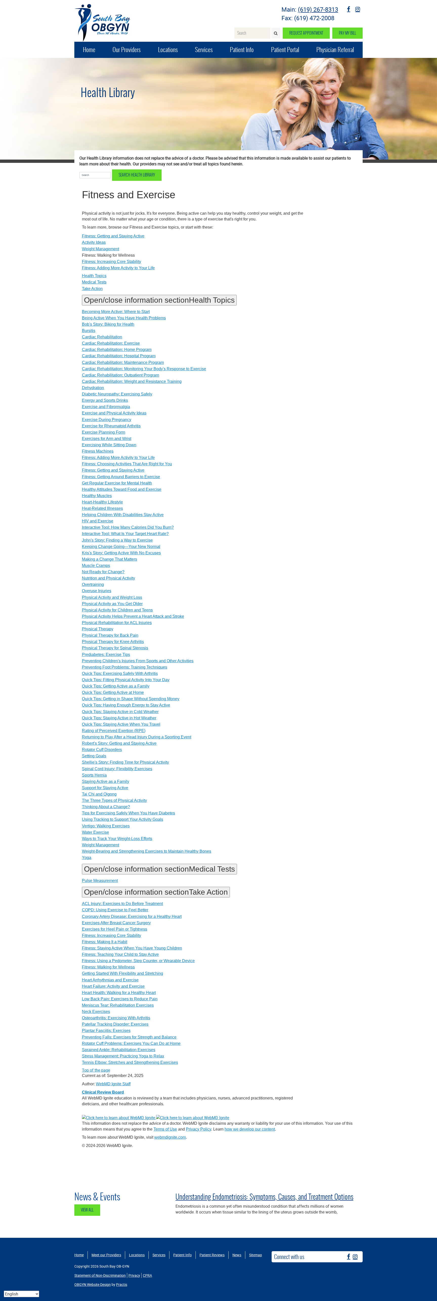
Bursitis (88, 330)
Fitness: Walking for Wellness (108, 967)
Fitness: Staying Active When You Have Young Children (132, 948)
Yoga (86, 857)
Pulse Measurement (100, 880)
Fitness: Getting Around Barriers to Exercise (121, 477)
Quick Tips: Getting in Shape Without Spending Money (130, 699)
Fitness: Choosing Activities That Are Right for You (127, 464)
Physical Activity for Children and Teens (117, 610)
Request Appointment (306, 33)
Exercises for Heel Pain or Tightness (114, 929)
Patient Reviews (212, 1254)
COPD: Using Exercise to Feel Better (115, 910)
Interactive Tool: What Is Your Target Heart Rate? (125, 534)
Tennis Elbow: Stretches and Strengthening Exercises (130, 1062)
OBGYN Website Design (92, 1284)
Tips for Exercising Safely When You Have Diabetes (128, 813)
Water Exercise (95, 832)
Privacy (134, 1275)
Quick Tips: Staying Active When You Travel (121, 724)
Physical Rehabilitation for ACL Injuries (117, 623)
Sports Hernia (94, 775)
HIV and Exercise (97, 521)
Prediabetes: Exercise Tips (106, 654)
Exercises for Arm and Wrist (106, 438)
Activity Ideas (94, 242)
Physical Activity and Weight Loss (112, 597)
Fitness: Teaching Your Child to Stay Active (120, 954)
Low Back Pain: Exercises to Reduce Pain (120, 999)
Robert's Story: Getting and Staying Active (119, 743)
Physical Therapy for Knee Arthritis (113, 642)
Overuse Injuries (96, 591)
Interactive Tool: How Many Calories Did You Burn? (128, 527)
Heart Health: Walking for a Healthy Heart (119, 992)
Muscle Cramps (96, 565)
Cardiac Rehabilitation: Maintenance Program (123, 362)
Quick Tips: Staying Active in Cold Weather (120, 712)
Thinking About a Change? (106, 807)
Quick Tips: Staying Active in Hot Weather (119, 718)
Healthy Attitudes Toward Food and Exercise (121, 489)
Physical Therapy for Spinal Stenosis (115, 648)
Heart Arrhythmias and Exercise (110, 980)
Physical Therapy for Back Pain (110, 635)
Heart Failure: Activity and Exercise (113, 986)
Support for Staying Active (105, 788)
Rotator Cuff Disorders (102, 749)
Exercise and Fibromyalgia (106, 407)
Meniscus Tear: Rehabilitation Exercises (118, 1005)
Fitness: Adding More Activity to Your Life (118, 268)
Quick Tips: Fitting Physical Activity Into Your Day (125, 680)
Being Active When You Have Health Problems (124, 318)
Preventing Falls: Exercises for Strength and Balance (129, 1037)
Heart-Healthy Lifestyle (102, 502)
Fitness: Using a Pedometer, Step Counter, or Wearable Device (138, 961)
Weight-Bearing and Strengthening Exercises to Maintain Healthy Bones (146, 851)
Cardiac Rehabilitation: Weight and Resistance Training (132, 381)
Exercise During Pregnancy (106, 419)
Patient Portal (285, 49)
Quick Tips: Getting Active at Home (113, 692)
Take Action (92, 288)
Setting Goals (94, 756)
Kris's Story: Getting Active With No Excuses (121, 553)
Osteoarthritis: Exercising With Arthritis (116, 1018)
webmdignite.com (170, 1137)
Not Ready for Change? (103, 572)
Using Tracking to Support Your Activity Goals (122, 819)
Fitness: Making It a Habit (104, 942)
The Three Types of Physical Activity (114, 800)
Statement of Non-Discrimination (100, 1275)
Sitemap (255, 1254)
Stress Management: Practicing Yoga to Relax (123, 1056)
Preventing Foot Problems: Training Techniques (124, 667)
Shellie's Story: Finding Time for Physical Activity (125, 762)
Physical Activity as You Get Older (112, 604)
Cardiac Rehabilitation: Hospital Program (119, 356)
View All (87, 1210)
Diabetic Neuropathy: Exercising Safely (117, 394)
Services (204, 49)
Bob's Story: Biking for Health (108, 324)
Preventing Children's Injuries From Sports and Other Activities (137, 661)
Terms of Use (165, 1129)
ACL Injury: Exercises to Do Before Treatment (122, 903)
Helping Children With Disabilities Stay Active (123, 515)
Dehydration (93, 388)
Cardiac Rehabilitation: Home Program (116, 349)
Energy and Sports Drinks (105, 400)
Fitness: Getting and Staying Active (113, 236)
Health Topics (94, 276)
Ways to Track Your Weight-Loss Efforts (117, 838)
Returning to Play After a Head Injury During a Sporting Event (136, 737)
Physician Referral (335, 49)
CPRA (147, 1275)
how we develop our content (250, 1129)
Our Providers (127, 49)
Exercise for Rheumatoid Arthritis (111, 426)
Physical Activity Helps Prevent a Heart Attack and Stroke (133, 616)
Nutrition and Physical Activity (108, 578)
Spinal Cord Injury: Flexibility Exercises (117, 769)
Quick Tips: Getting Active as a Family (115, 686)
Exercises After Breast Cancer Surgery (116, 923)
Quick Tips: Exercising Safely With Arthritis (120, 673)
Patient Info (242, 49)
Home (89, 49)
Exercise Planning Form (103, 432)
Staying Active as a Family (105, 781)
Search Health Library (137, 175)
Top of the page (96, 1070)
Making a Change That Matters (109, 559)
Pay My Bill (347, 33)
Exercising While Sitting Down (109, 445)
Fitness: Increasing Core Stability (111, 261)
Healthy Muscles (97, 496)
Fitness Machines (98, 451)
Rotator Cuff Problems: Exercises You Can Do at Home (131, 1043)
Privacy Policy (198, 1129)
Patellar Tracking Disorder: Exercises (115, 1024)
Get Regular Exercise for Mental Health (117, 483)
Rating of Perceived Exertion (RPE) (113, 731)
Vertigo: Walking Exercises (106, 826)
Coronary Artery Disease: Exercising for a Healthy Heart (132, 916)
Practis (121, 1284)
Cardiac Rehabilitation (102, 337)
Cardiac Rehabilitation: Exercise (111, 343)
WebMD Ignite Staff (113, 1084)
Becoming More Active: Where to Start (116, 312)
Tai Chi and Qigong (99, 794)
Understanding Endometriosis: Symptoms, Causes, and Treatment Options (264, 1197)
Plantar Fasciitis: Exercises (106, 1030)
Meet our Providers (106, 1254)
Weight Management (100, 249)
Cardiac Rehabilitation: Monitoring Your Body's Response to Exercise (144, 369)
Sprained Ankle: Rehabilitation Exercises (118, 1050)
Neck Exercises (96, 1011)
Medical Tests (94, 282)
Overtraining (93, 584)
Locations (168, 49)
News (236, 1254)
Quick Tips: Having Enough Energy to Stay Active (126, 705)
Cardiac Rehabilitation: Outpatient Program (120, 375)
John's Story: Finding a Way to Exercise (117, 540)
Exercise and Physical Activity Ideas (114, 413)
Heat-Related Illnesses (102, 508)
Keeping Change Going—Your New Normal (121, 546)
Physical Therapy (97, 629)
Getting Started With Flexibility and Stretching (122, 973)
